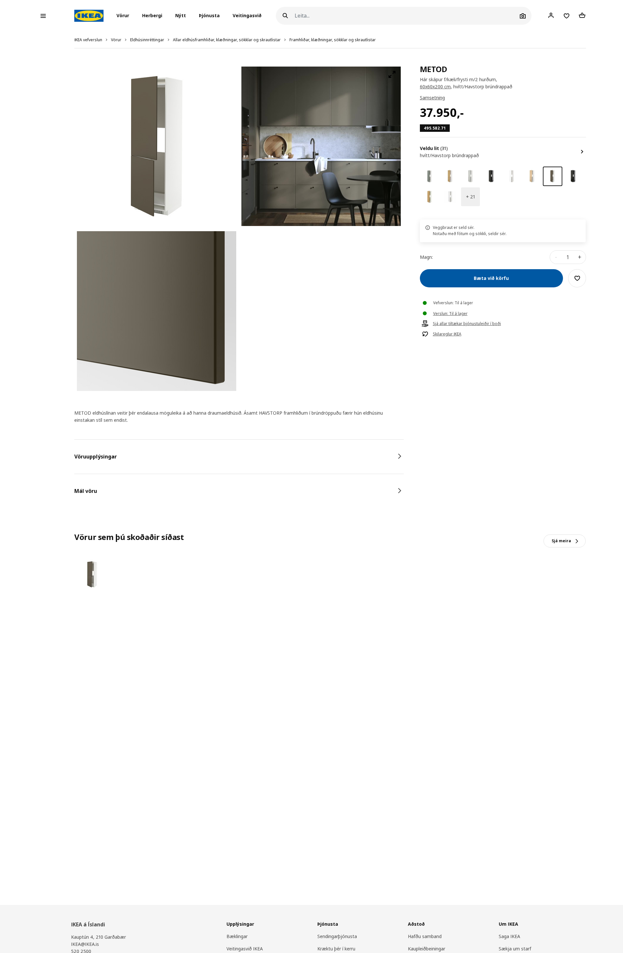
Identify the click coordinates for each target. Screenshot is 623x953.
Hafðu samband (425, 936)
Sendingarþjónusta (337, 936)
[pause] (321, 146)
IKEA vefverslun (88, 40)
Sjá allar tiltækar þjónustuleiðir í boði (467, 323)
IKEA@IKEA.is (85, 944)
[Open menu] (43, 15)
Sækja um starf (515, 949)
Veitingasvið (247, 16)
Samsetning (432, 97)
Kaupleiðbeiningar (426, 949)
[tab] (239, 456)
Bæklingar (237, 936)
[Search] (285, 15)
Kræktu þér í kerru (336, 949)
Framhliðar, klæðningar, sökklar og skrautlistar (332, 40)
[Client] (550, 15)
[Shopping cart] (582, 15)
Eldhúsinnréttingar (147, 40)
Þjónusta (209, 16)
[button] (124, 16)
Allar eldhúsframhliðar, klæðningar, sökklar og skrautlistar (227, 40)
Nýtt (180, 16)
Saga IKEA (509, 936)
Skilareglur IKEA (447, 334)
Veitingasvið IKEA (244, 949)
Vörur (116, 40)
